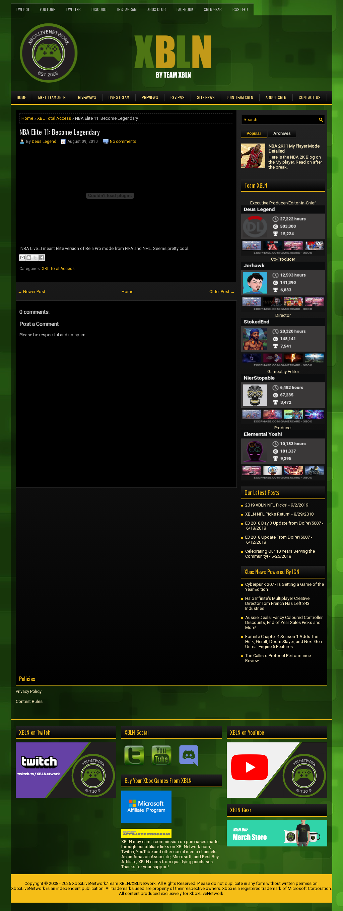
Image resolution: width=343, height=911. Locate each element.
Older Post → (222, 291)
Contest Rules (29, 701)
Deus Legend (44, 141)
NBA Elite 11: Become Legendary (59, 131)
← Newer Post (31, 291)
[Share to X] (35, 257)
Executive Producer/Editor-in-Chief (283, 202)
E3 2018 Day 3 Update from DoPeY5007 (283, 523)
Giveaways (87, 97)
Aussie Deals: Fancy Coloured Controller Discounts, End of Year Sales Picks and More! (284, 622)
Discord (99, 9)
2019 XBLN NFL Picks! (266, 505)
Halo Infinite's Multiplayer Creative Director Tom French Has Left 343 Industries (277, 603)
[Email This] (22, 257)
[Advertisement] (94, 503)
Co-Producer (283, 259)
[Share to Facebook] (41, 257)
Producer (283, 427)
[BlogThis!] (28, 257)
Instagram (127, 9)
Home (21, 97)
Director (283, 315)
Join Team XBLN (240, 97)
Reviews (177, 97)
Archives (282, 133)
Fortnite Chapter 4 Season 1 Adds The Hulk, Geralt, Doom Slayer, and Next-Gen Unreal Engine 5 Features (283, 641)
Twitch (22, 9)
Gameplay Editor (283, 371)
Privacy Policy (29, 691)
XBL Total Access (54, 118)
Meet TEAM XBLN (52, 97)
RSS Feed (240, 9)
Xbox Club (156, 9)
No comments (123, 141)
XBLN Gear (213, 9)
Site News (206, 97)
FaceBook (185, 9)
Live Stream (119, 97)
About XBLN (276, 97)
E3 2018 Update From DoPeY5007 (277, 537)
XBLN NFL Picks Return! (267, 514)
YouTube (47, 9)
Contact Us (310, 97)
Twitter (73, 9)
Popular (254, 133)
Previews (150, 97)
